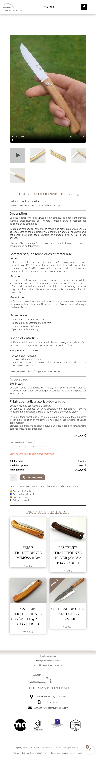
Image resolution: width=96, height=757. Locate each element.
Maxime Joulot (75, 753)
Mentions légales (48, 656)
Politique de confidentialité (48, 660)
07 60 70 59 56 (51, 702)
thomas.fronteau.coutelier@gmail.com (51, 708)
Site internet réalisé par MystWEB (66, 747)
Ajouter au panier (33, 477)
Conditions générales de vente (48, 665)
